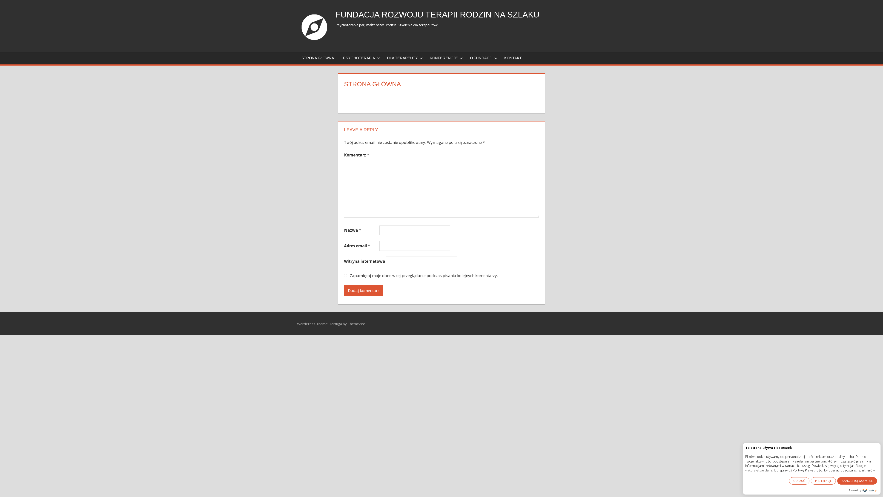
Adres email (357, 245)
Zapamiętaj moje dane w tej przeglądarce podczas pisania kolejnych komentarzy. (424, 275)
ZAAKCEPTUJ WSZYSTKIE (857, 481)
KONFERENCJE (444, 58)
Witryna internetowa (364, 261)
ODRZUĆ (799, 481)
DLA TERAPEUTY (402, 58)
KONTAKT (513, 58)
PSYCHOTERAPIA (359, 58)
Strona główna (317, 58)
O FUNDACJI (481, 58)
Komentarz (356, 155)
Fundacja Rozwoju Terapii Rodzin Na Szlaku (437, 14)
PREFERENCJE (823, 481)
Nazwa (352, 230)
